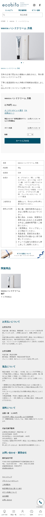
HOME (3, 21)
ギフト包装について (9, 492)
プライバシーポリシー (10, 481)
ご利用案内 (6, 484)
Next (41, 49)
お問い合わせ (7, 500)
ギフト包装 (36, 10)
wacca (12, 21)
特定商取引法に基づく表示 (12, 488)
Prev (3, 49)
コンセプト (9, 10)
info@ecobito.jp (7, 468)
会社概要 (5, 496)
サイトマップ (7, 477)
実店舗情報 (22, 10)
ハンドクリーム (23, 21)
